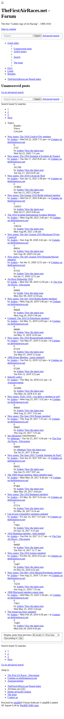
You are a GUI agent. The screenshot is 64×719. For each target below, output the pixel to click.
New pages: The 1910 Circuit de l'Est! (26, 175)
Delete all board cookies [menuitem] (19, 691)
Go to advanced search (12, 92)
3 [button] (8, 115)
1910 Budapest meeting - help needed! (26, 533)
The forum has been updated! (21, 611)
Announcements (15, 382)
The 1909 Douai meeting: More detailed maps (30, 474)
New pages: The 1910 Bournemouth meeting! (30, 338)
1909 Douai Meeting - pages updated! (26, 357)
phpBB (17, 702)
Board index (35, 686)
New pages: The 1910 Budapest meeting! (27, 494)
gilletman (15, 438)
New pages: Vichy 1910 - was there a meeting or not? (33, 396)
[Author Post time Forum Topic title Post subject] (52, 635)
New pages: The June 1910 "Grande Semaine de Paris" (34, 455)
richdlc (14, 282)
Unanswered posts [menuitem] (23, 48)
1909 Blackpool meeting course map (25, 592)
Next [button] (9, 117)
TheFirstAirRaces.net (17, 686)
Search (37, 36)
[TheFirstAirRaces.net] (2, 3)
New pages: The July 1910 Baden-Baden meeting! (32, 298)
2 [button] (8, 112)
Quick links (13, 43)
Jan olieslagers (14, 435)
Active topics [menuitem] (20, 51)
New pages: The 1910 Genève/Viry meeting (29, 136)
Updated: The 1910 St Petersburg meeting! (28, 318)
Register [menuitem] (11, 74)
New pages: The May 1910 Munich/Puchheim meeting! (34, 572)
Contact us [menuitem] (12, 697)
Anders (14, 139)
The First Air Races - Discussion (23, 675)
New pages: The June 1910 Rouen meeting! (29, 416)
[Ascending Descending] (11, 638)
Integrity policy (14, 377)
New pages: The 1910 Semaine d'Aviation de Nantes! (33, 156)
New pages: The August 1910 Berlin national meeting (33, 195)
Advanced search (50, 35)
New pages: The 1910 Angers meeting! (26, 553)
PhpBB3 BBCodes (29, 705)
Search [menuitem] (17, 57)
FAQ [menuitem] (9, 68)
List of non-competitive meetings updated (27, 514)
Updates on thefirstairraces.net (22, 678)
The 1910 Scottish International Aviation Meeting (31, 215)
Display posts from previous (18, 635)
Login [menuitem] (10, 71)
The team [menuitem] (18, 62)
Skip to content (8, 29)
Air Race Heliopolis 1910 (20, 279)
